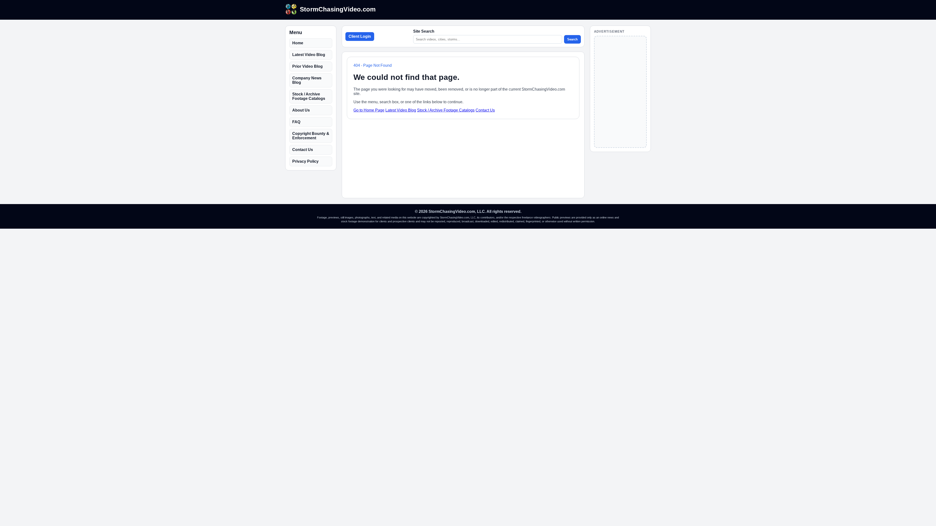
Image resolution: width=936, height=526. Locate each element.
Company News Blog (307, 80)
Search (572, 39)
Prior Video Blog (307, 66)
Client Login (360, 36)
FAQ (296, 122)
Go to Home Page (368, 110)
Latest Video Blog (308, 55)
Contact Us (302, 150)
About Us (301, 110)
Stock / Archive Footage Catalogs (308, 96)
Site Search (423, 31)
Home (297, 43)
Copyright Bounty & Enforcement (310, 136)
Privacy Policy (305, 161)
